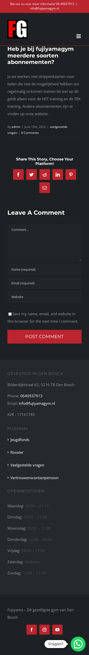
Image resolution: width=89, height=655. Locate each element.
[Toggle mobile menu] (79, 36)
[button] (78, 644)
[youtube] (57, 630)
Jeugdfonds (19, 439)
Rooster (16, 452)
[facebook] (31, 630)
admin (16, 127)
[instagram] (44, 630)
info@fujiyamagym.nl (44, 8)
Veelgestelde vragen (27, 464)
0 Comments (30, 133)
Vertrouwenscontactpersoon (34, 477)
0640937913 (31, 395)
